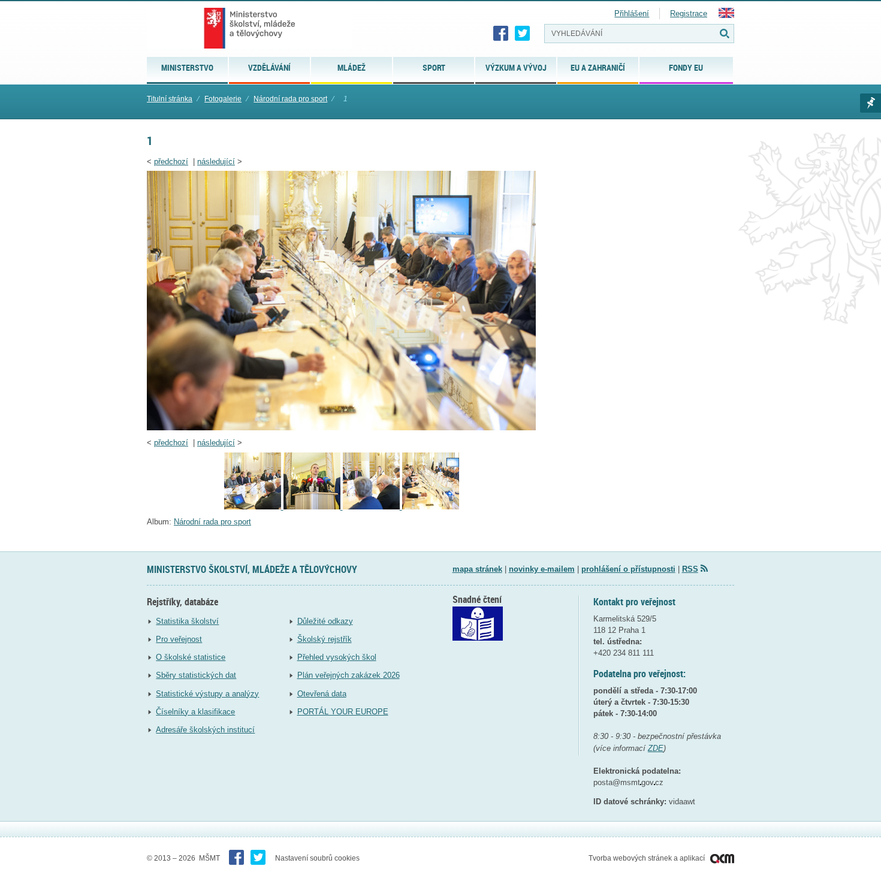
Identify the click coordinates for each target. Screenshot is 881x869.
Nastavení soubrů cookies (317, 858)
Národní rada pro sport (290, 99)
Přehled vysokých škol (336, 657)
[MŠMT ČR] (249, 28)
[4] (253, 506)
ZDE (655, 748)
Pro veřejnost (179, 639)
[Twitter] (522, 33)
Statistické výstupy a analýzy (207, 693)
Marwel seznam (870, 103)
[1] (341, 427)
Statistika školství (187, 621)
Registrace (688, 13)
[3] (313, 506)
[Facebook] (501, 33)
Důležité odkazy (325, 621)
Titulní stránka (169, 99)
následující (216, 161)
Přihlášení (631, 13)
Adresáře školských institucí (205, 729)
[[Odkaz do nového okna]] (477, 637)
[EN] (726, 15)
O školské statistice (190, 657)
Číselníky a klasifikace (195, 711)
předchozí (171, 161)
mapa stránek (477, 569)
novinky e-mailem (542, 569)
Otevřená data (321, 693)
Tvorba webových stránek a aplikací (648, 858)
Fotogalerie (223, 99)
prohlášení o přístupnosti (628, 569)
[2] (372, 506)
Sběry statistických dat (196, 675)
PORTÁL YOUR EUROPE (342, 711)
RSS (690, 569)
